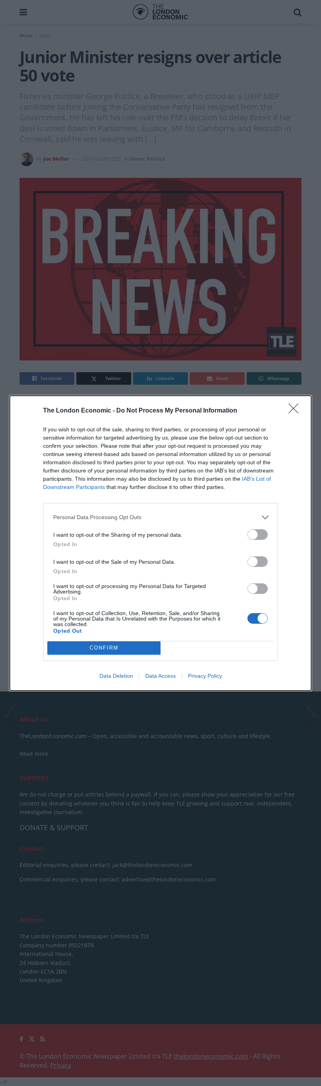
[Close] (296, 411)
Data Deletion (116, 676)
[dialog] (160, 543)
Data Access (160, 676)
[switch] (257, 534)
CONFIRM (104, 648)
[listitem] (160, 517)
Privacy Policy (205, 676)
